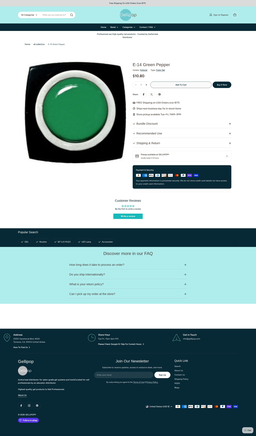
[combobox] (46, 15)
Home (27, 44)
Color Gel (160, 70)
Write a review (128, 216)
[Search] (71, 15)
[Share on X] (151, 94)
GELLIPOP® (30, 414)
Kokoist (143, 70)
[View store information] (227, 156)
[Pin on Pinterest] (159, 94)
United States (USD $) (159, 406)
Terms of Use (138, 382)
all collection (39, 44)
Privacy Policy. (152, 382)
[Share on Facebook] (143, 94)
